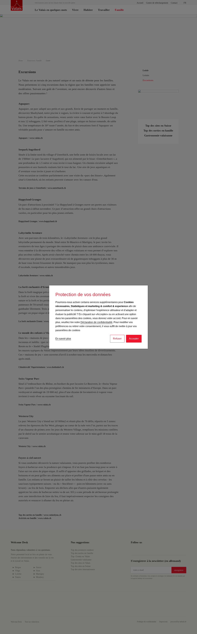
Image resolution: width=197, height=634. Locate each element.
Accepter (134, 338)
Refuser (117, 338)
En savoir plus (63, 338)
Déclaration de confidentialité (96, 322)
